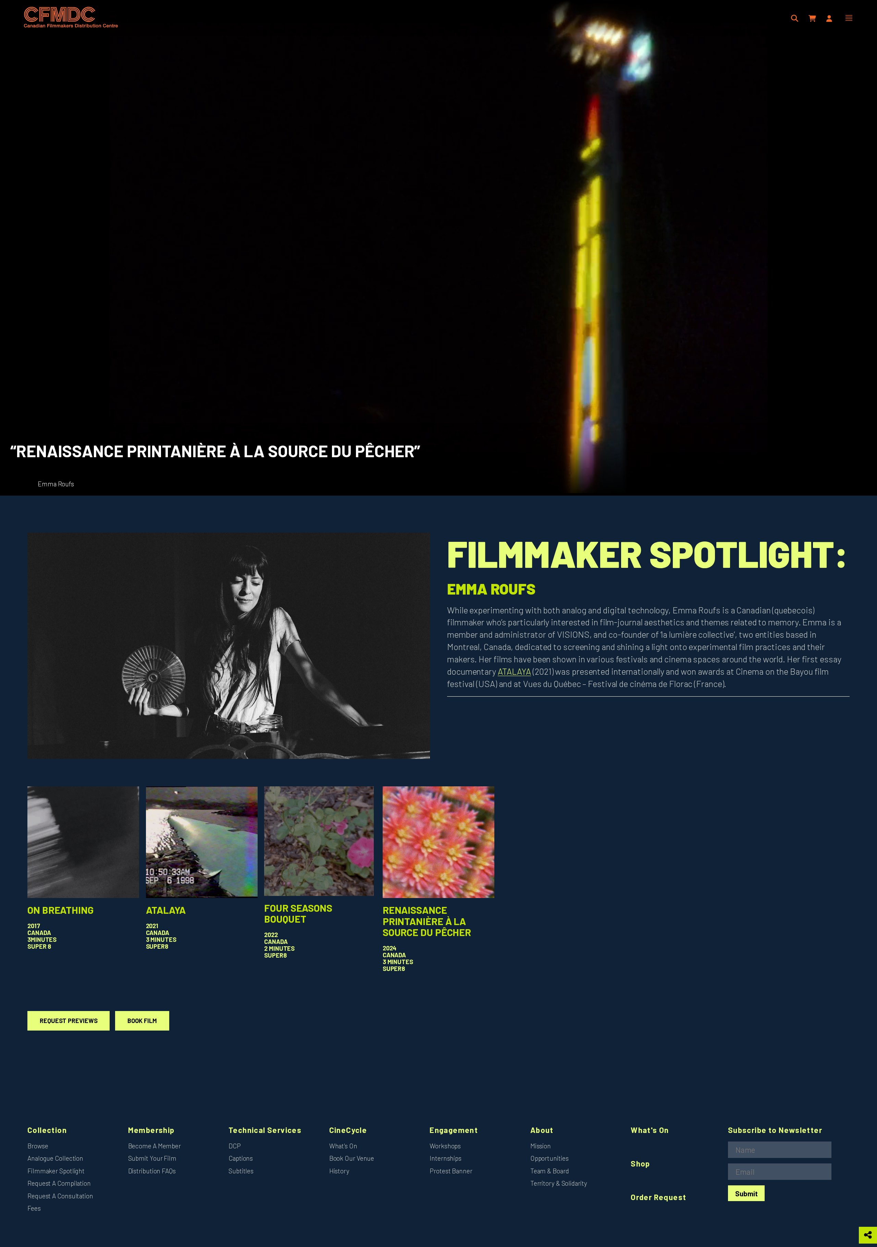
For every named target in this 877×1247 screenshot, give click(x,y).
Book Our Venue (351, 1158)
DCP (234, 1146)
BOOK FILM (142, 1020)
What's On (343, 1146)
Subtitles (241, 1171)
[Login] (829, 18)
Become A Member (154, 1146)
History (339, 1171)
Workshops (445, 1146)
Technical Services (264, 1130)
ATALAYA (514, 671)
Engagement (454, 1130)
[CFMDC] (71, 18)
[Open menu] (849, 18)
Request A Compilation (59, 1183)
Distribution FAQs (152, 1171)
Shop (640, 1163)
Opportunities (549, 1158)
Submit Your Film (152, 1158)
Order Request (658, 1197)
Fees (34, 1208)
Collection (47, 1130)
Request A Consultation (60, 1196)
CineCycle (348, 1130)
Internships (445, 1158)
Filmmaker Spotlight (56, 1171)
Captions (240, 1158)
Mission (540, 1146)
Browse (37, 1146)
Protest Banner (451, 1171)
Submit (746, 1193)
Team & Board (549, 1171)
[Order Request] (813, 18)
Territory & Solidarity (558, 1183)
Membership (151, 1130)
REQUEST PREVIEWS (68, 1020)
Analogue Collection (55, 1158)
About (542, 1130)
